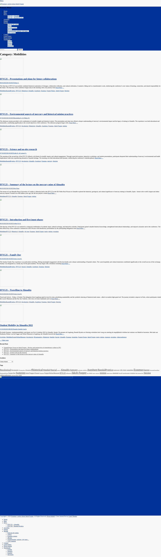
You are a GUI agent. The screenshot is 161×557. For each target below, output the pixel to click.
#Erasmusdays (38, 337)
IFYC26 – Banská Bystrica (15, 18)
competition (129, 370)
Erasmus (43, 91)
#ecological (25, 126)
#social (24, 267)
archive (85, 370)
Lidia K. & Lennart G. (20, 153)
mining (65, 126)
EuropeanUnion (4, 373)
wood (20, 375)
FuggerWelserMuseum (19, 337)
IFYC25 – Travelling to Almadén (15, 290)
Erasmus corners (12, 28)
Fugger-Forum (82, 337)
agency (58, 370)
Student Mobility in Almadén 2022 (16, 325)
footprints (74, 337)
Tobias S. (16, 83)
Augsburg (37, 91)
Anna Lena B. (17, 259)
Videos (9, 26)
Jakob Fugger (60, 91)
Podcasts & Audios (13, 24)
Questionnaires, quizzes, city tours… (18, 31)
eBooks (9, 29)
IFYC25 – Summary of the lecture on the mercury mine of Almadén (32, 184)
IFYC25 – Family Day (10, 255)
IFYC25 (18, 91)
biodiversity (116, 370)
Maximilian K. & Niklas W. (21, 118)
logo (88, 373)
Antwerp (74, 370)
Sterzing (66, 91)
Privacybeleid (8, 38)
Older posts (4, 340)
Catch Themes (72, 516)
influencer (68, 373)
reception (56, 231)
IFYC (5, 14)
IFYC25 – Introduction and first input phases (21, 219)
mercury (49, 161)
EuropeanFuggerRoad (154, 370)
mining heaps (109, 373)
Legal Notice (7, 36)
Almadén (31, 91)
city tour (26, 231)
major (46, 231)
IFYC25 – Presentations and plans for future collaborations (28, 79)
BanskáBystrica (10, 91)
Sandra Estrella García (20, 329)
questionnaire (126, 373)
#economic (15, 370)
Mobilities (3, 91)
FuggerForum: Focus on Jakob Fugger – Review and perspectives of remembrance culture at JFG (32, 347)
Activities (6, 19)
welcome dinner (14, 375)
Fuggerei (42, 373)
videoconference (122, 337)
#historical (25, 91)
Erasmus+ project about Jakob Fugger (22, 516)
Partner (6, 21)
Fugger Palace (51, 91)
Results (6, 23)
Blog (5, 13)
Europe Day (12, 373)
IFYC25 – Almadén (13, 16)
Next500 (121, 373)
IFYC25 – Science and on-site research (18, 149)
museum (107, 337)
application (80, 370)
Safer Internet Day (139, 373)
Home (5, 11)
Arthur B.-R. (17, 223)
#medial (52, 337)
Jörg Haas (16, 188)
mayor (94, 373)
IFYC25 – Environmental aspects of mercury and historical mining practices (36, 114)
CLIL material (11, 33)
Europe (146, 370)
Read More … (60, 87)
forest (27, 373)
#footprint (28, 370)
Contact (6, 34)
